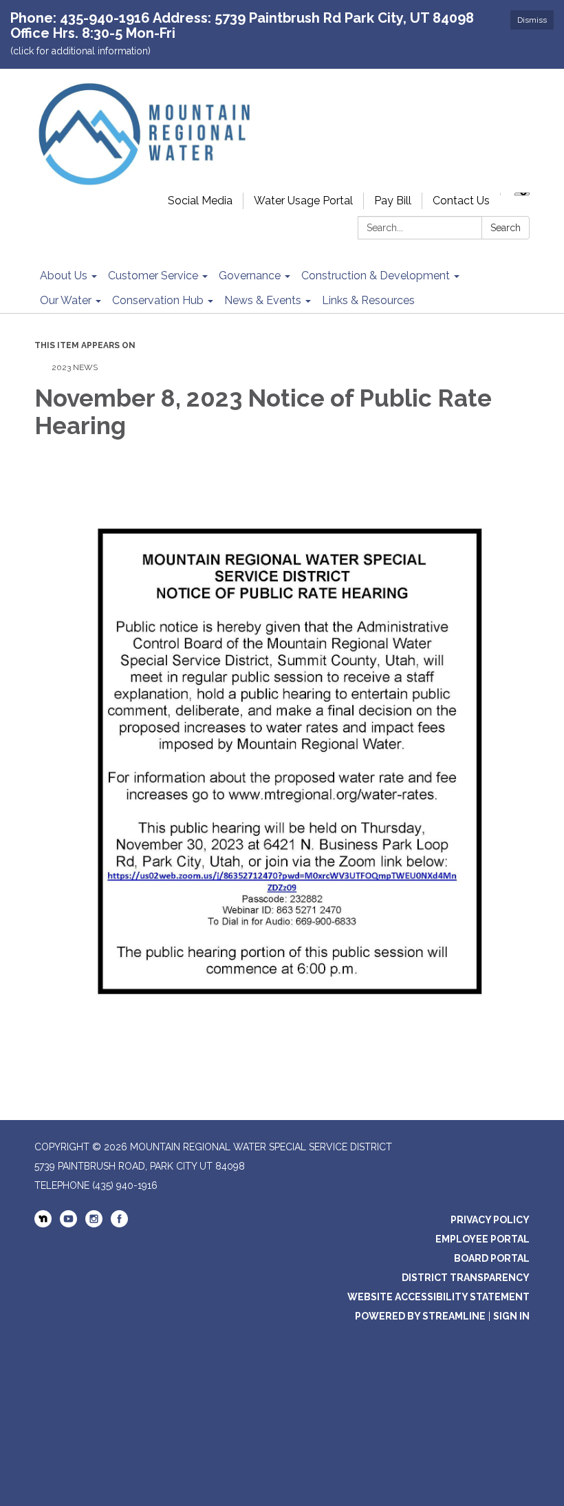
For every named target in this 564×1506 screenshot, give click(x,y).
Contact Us (461, 200)
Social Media (200, 200)
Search (505, 227)
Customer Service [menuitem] (153, 275)
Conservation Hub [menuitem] (158, 300)
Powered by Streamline (420, 1316)
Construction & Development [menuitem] (375, 275)
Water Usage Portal (303, 200)
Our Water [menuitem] (65, 300)
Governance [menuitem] (250, 275)
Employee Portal (482, 1239)
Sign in (511, 1316)
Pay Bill (392, 200)
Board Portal (492, 1258)
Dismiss (532, 20)
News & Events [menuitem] (262, 300)
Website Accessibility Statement (438, 1296)
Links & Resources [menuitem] (368, 300)
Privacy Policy (490, 1219)
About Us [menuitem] (63, 275)
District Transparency (466, 1277)
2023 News (75, 367)
